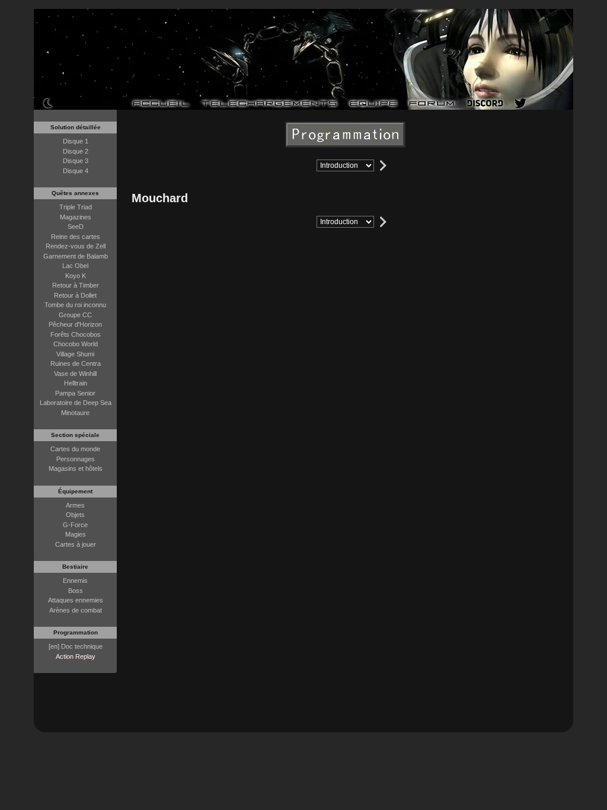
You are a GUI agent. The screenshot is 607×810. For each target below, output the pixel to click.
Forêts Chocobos (75, 334)
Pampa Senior (75, 393)
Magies (75, 534)
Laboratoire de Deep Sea (75, 402)
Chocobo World (75, 343)
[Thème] (48, 103)
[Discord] (485, 103)
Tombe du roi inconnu (75, 304)
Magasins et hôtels (76, 468)
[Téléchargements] (269, 103)
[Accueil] (160, 103)
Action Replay (75, 656)
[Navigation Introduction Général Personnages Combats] (345, 165)
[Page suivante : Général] (383, 165)
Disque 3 (75, 160)
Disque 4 (75, 170)
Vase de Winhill (75, 373)
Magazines (75, 217)
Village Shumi (75, 354)
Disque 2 (75, 151)
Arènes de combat (75, 610)
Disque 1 (75, 141)
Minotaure (75, 412)
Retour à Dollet (75, 295)
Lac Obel (75, 265)
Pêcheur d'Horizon (75, 324)
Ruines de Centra (75, 363)
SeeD (76, 226)
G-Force (75, 524)
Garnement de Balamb (75, 256)
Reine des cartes (75, 236)
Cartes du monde (75, 448)
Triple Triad (75, 207)
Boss (75, 590)
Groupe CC (75, 314)
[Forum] (432, 103)
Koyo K (75, 275)
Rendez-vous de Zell (76, 246)
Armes (75, 505)
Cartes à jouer (75, 544)
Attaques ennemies (75, 600)
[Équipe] (373, 103)
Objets (75, 514)
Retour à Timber (75, 285)
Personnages (75, 459)
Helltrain (75, 383)
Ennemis (75, 580)
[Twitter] (520, 103)
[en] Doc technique (76, 646)
